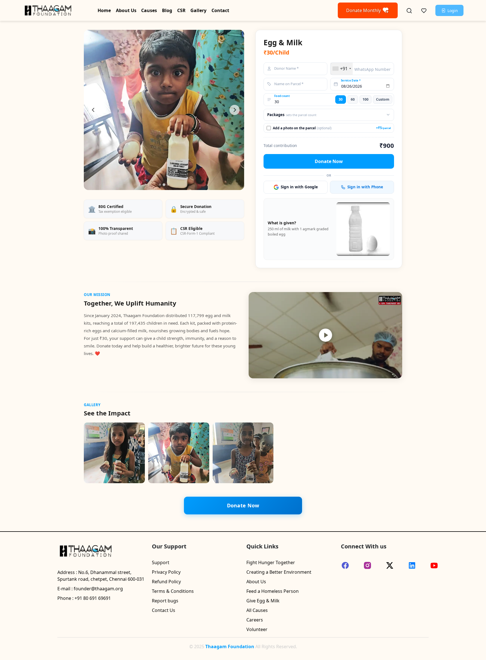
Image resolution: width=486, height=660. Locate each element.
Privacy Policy (166, 572)
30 (341, 99)
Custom (382, 99)
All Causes (257, 610)
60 (353, 99)
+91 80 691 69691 (93, 598)
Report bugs (165, 601)
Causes (149, 10)
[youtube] (434, 565)
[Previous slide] (93, 110)
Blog (167, 10)
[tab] (160, 185)
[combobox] (341, 69)
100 (365, 99)
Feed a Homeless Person (272, 591)
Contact (220, 10)
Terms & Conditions (173, 591)
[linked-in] (412, 565)
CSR (181, 10)
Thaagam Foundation (229, 646)
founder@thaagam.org (98, 589)
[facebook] (345, 565)
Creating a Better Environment (278, 572)
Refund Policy (166, 581)
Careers (254, 620)
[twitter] (389, 565)
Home (104, 10)
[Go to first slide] (235, 110)
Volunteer (256, 629)
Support (160, 562)
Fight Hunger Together (270, 562)
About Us (126, 10)
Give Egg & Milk (263, 601)
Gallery (198, 10)
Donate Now (329, 161)
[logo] (47, 10)
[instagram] (367, 565)
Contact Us (163, 610)
